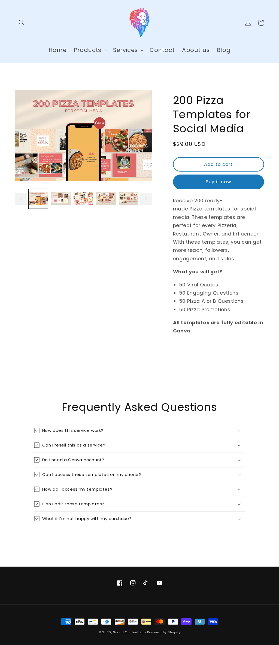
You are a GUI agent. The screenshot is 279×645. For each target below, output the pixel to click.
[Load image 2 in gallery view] (61, 199)
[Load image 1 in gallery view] (38, 199)
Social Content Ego (129, 632)
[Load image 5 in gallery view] (128, 199)
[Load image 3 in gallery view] (83, 199)
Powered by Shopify (163, 632)
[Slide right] (146, 199)
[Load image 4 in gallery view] (106, 199)
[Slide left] (21, 199)
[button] (21, 22)
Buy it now (218, 182)
